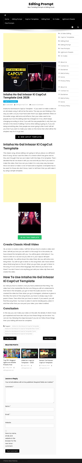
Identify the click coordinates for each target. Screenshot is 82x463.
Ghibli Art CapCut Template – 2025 (27, 361)
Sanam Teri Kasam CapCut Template (46, 361)
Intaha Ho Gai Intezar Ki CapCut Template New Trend (22, 329)
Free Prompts (9, 23)
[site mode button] (73, 27)
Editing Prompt (41, 4)
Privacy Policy (65, 81)
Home (7, 19)
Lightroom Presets (68, 19)
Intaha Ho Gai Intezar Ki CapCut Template (25, 326)
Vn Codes (56, 19)
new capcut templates (31, 137)
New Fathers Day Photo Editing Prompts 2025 (50, 338)
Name (8, 406)
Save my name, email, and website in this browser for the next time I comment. (10, 439)
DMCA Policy (65, 73)
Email (7, 414)
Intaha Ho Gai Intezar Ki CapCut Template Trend (20, 331)
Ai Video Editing (66, 33)
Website (8, 423)
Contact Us (64, 66)
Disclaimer (64, 70)
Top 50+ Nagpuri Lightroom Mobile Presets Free (9, 362)
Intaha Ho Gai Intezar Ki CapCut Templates (18, 334)
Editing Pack (46, 19)
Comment (9, 387)
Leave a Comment (37, 105)
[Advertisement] (29, 47)
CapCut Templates (32, 19)
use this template (30, 237)
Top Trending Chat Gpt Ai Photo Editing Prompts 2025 (11, 338)
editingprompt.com (22, 104)
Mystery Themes (23, 461)
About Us (64, 62)
